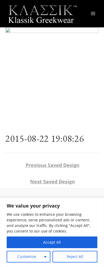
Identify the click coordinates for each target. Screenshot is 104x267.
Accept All (52, 242)
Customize (26, 256)
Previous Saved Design (52, 165)
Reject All (75, 256)
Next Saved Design (52, 181)
